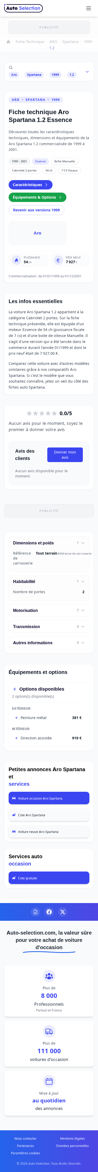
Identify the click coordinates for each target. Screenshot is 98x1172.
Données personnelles (72, 1146)
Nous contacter (25, 1138)
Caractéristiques (27, 184)
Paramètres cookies (25, 1153)
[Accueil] (8, 42)
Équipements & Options (34, 197)
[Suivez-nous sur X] (62, 912)
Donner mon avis (65, 454)
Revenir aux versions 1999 (36, 210)
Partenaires (25, 1146)
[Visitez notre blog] (35, 912)
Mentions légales (72, 1138)
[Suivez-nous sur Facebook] (49, 912)
